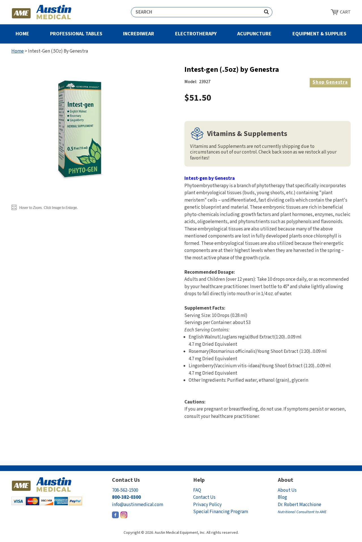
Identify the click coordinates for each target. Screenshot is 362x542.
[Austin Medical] (41, 12)
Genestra (330, 82)
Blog (282, 497)
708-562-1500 (125, 490)
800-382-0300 (126, 497)
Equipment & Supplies (319, 33)
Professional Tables (76, 33)
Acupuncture (254, 33)
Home (22, 33)
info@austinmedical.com (137, 504)
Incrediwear (138, 33)
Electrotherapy (196, 33)
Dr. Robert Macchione (302, 508)
